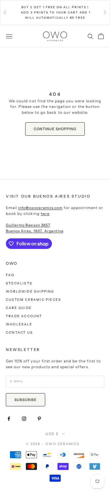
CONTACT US (19, 332)
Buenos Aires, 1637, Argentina (34, 231)
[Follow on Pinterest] (39, 418)
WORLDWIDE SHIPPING (30, 291)
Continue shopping (55, 129)
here (45, 213)
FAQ (10, 275)
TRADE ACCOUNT (24, 316)
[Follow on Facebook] (8, 418)
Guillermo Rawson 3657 (28, 225)
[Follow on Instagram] (24, 418)
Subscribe (25, 400)
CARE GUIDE (19, 308)
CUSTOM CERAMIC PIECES (33, 300)
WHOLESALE (19, 324)
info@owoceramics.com (40, 208)
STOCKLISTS (19, 283)
